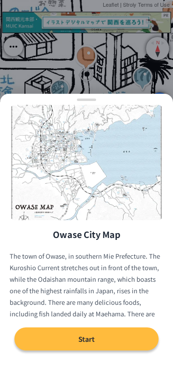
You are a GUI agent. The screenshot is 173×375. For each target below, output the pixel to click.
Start (86, 339)
